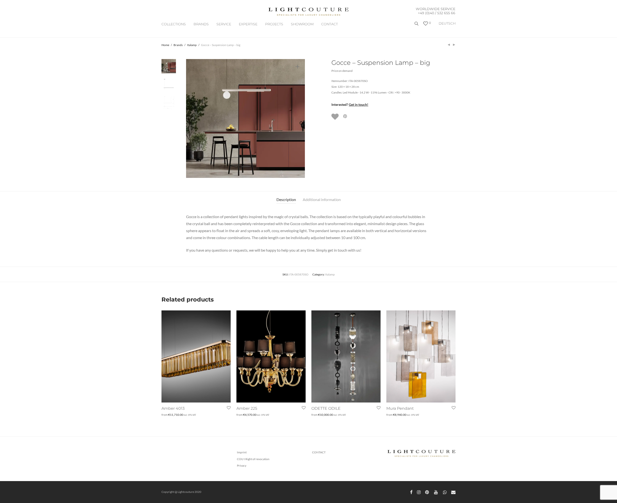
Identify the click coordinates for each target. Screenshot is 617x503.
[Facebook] (411, 492)
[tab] (286, 200)
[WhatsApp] (445, 492)
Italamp (192, 45)
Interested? (349, 104)
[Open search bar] (417, 25)
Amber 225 (246, 408)
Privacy (241, 465)
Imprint (242, 452)
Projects (274, 24)
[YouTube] (436, 492)
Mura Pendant (400, 408)
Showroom (302, 24)
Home (165, 45)
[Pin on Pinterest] (345, 116)
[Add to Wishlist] (335, 116)
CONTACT (329, 24)
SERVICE (223, 24)
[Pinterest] (427, 492)
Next (298, 118)
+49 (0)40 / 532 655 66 (436, 13)
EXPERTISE (248, 24)
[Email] (453, 492)
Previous (192, 118)
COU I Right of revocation (253, 459)
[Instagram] (419, 492)
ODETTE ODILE (326, 408)
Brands (201, 24)
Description (286, 199)
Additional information (322, 199)
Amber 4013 (173, 408)
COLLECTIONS (173, 24)
